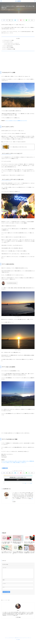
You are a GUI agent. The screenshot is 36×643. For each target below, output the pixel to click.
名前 (4, 579)
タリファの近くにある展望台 (8, 47)
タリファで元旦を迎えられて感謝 (9, 49)
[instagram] (17, 617)
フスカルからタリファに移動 (8, 40)
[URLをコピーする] (32, 20)
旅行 (9, 9)
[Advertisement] (18, 60)
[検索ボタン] (35, 1)
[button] (4, 20)
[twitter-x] (13, 501)
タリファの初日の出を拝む (8, 45)
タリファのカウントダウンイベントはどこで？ (12, 43)
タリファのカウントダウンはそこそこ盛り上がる (12, 44)
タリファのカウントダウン (8, 41)
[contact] (19, 617)
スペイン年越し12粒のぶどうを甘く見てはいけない (18, 146)
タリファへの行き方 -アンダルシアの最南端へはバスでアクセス (16, 120)
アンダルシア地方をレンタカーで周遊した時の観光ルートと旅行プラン (14, 462)
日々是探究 (18, 1)
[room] (14, 501)
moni (25, 483)
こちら (16, 615)
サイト (3, 587)
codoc (31, 483)
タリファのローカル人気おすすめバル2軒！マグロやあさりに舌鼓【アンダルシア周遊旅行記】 (18, 461)
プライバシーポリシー (27, 637)
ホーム (7, 637)
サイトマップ (21, 637)
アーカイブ (6, 9)
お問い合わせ (17, 637)
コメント (4, 567)
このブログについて (11, 637)
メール (4, 583)
